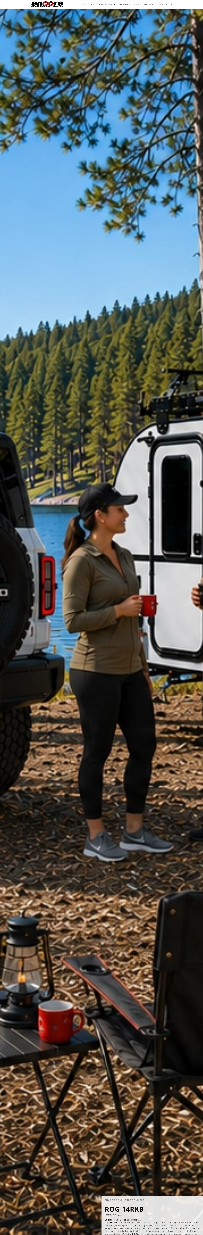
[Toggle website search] (171, 4)
